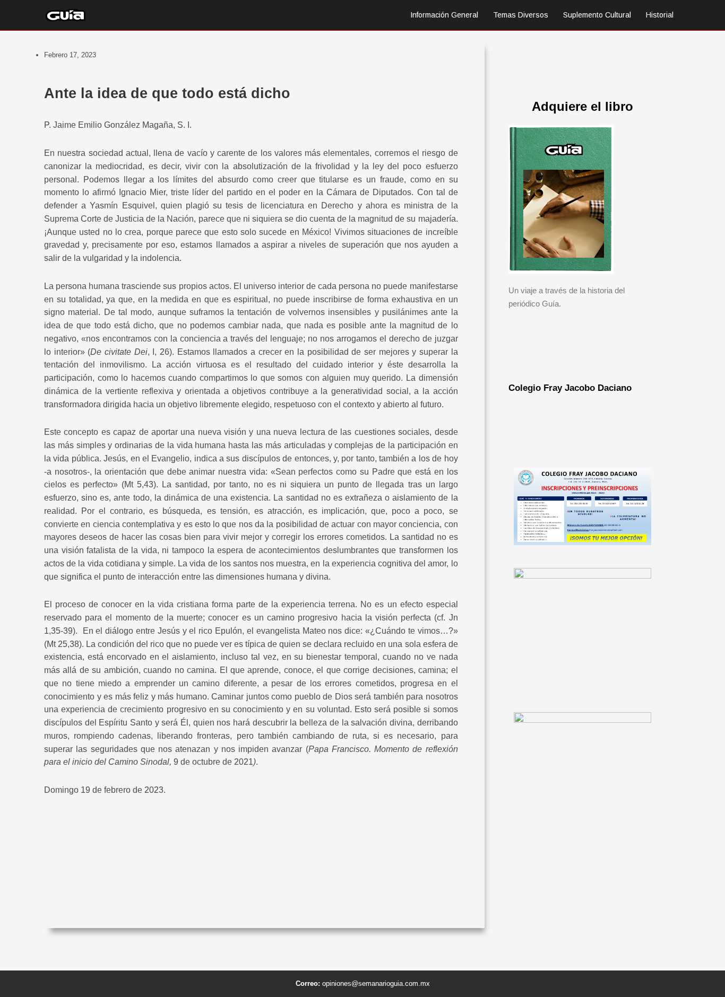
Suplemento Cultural (597, 15)
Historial (660, 15)
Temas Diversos (520, 15)
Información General (444, 15)
